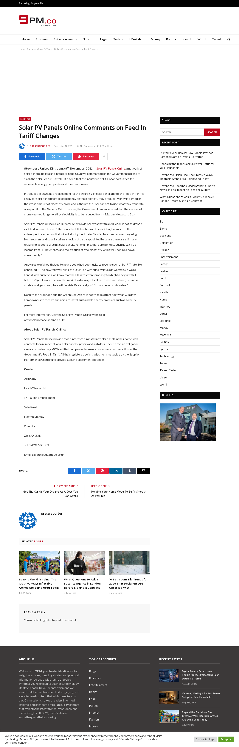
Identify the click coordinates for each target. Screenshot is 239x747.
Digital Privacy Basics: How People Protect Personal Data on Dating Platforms (200, 675)
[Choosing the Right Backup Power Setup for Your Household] (169, 697)
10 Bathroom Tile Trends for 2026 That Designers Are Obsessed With (128, 584)
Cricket (164, 249)
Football (165, 285)
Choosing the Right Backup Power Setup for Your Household (201, 695)
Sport (87, 39)
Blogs (163, 228)
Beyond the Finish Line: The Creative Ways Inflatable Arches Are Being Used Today (39, 584)
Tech (116, 39)
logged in (46, 620)
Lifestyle (135, 39)
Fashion (164, 271)
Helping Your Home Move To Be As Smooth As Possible (118, 494)
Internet (165, 306)
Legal (104, 39)
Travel (216, 39)
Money (155, 39)
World (202, 39)
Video (163, 377)
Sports (164, 349)
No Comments (87, 146)
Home (26, 39)
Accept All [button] (226, 739)
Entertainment (64, 39)
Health (187, 39)
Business (42, 39)
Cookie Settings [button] (205, 739)
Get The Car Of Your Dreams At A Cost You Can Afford (50, 494)
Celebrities (166, 242)
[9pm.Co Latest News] (38, 21)
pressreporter (40, 146)
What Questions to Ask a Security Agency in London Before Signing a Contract (82, 584)
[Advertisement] (119, 83)
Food (163, 278)
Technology (167, 356)
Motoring (165, 334)
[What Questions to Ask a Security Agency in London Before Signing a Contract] (84, 563)
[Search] (228, 39)
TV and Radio (168, 370)
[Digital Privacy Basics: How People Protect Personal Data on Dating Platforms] (169, 675)
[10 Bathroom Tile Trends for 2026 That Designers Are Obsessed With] (129, 563)
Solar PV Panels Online (110, 168)
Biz (161, 221)
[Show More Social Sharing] (104, 156)
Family (163, 264)
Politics (171, 39)
